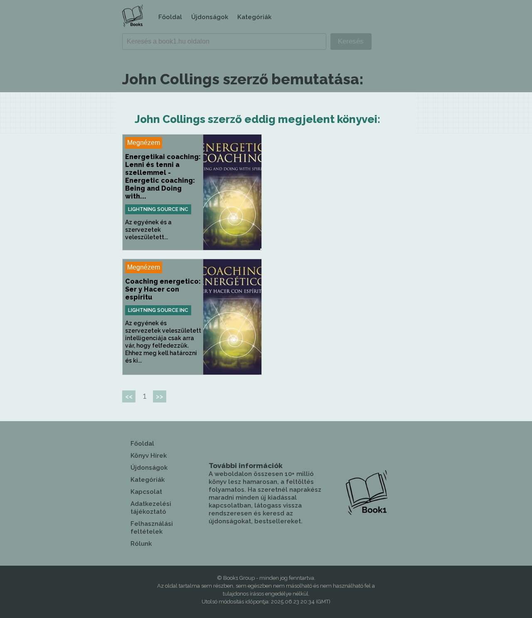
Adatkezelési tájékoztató (151, 507)
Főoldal (170, 17)
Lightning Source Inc (158, 209)
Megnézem (143, 142)
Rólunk (141, 543)
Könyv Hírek (149, 455)
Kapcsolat (146, 491)
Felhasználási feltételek (152, 527)
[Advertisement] (340, 192)
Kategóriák (254, 17)
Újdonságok (209, 17)
